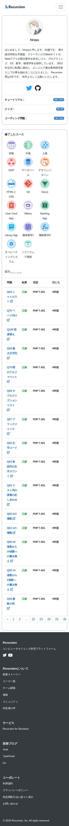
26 (64, 619)
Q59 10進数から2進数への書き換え (12, 580)
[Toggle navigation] (61, 7)
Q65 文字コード (12, 445)
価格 (5, 694)
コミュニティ (10, 701)
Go (4, 762)
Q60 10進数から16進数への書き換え (12, 551)
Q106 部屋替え (12, 332)
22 (33, 619)
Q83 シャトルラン (12, 296)
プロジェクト (15, 273)
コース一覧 (9, 681)
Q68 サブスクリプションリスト (12, 398)
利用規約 (8, 783)
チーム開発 (9, 687)
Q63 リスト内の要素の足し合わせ (12, 492)
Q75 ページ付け (12, 313)
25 (57, 619)
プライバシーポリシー (15, 790)
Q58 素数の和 (11, 601)
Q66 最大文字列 (12, 351)
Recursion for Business (16, 728)
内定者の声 (9, 708)
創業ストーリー (11, 674)
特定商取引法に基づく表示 (18, 797)
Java (5, 749)
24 (49, 619)
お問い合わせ (10, 803)
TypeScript (9, 756)
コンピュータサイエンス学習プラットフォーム (29, 648)
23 (41, 619)
